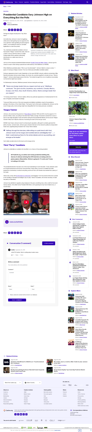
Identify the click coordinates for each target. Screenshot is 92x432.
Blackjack (46, 399)
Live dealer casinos (48, 403)
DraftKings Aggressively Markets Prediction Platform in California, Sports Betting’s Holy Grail (81, 344)
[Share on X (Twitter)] (18, 30)
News (16, 2)
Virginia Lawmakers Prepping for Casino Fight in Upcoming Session (81, 47)
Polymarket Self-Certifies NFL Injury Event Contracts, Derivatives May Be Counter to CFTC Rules (81, 299)
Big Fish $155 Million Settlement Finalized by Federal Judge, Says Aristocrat (79, 266)
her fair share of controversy (23, 175)
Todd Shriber (83, 169)
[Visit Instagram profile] (24, 414)
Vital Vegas (65, 2)
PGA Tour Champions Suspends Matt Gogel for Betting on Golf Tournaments (81, 176)
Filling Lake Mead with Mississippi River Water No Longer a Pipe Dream (80, 253)
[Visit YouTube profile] (21, 414)
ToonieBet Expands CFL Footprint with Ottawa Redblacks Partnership (82, 321)
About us (6, 390)
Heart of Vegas (27, 403)
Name (10, 286)
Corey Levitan (83, 191)
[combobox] (12, 383)
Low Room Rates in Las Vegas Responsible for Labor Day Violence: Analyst (79, 240)
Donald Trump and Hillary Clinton (39, 62)
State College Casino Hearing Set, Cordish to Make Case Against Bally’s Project (79, 226)
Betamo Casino (27, 394)
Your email (72, 140)
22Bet (25, 392)
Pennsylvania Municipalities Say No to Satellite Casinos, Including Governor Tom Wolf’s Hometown (81, 22)
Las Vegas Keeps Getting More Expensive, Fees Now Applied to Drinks (80, 279)
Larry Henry (76, 95)
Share (21, 255)
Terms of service (81, 394)
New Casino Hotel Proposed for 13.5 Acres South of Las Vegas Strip (80, 198)
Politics (9, 6)
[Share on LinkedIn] (15, 30)
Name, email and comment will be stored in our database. (23, 294)
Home (79, 392)
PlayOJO (26, 401)
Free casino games (48, 394)
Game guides (47, 390)
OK (80, 430)
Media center (80, 403)
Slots (45, 396)
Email (32, 286)
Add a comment (48, 243)
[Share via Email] (21, 30)
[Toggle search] (87, 2)
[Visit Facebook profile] (18, 414)
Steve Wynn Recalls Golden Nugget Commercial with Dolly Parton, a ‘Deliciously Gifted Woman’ (81, 332)
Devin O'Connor (83, 40)
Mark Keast (82, 324)
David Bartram (83, 315)
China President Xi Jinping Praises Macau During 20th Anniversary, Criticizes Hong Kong (81, 36)
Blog (70, 2)
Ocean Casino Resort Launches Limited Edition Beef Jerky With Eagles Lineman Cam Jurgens (81, 209)
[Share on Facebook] (9, 30)
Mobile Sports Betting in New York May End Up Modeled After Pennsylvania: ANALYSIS (81, 59)
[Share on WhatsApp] (12, 30)
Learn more (57, 430)
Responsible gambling (8, 403)
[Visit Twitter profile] (15, 414)
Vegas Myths (43, 2)
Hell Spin (26, 397)
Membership (6, 396)
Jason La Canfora (62, 365)
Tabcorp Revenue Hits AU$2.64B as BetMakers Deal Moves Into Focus (81, 311)
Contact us (5, 392)
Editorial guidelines (82, 401)
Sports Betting (51, 2)
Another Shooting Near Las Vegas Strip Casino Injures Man (78, 91)
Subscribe (78, 147)
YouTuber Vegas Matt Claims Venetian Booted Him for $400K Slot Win (81, 187)
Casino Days (26, 396)
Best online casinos (48, 392)
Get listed (5, 394)
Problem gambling (81, 399)
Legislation (26, 2)
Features (65, 396)
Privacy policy (81, 396)
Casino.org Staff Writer (12, 24)
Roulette (45, 397)
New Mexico (28, 114)
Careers (5, 397)
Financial (21, 2)
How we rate (6, 401)
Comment (11, 269)
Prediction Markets (34, 2)
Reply (17, 255)
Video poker (46, 401)
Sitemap (79, 397)
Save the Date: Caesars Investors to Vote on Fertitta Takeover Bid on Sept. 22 (81, 165)
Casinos (64, 394)
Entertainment (58, 2)
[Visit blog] (26, 414)
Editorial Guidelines (7, 399)
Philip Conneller (81, 244)
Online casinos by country (83, 405)
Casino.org (77, 427)
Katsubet (26, 399)
